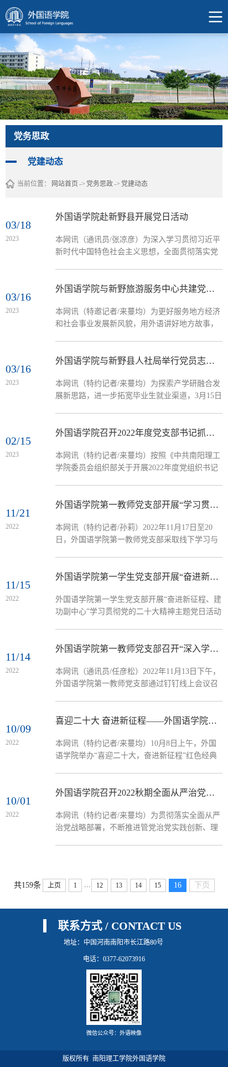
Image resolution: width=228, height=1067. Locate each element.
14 (138, 885)
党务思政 (99, 184)
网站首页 (64, 184)
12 (99, 885)
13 (119, 885)
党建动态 (134, 184)
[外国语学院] (46, 17)
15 (157, 885)
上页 (54, 885)
